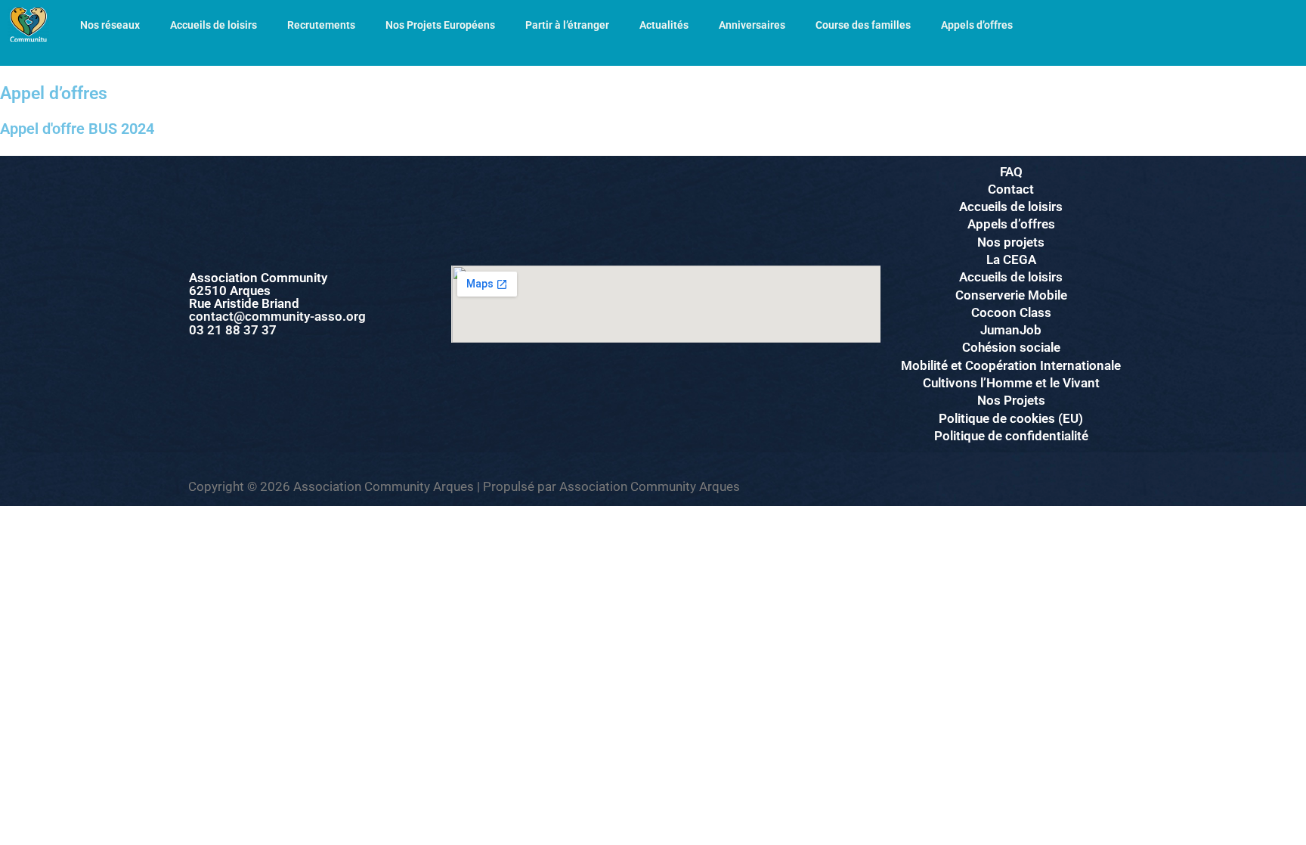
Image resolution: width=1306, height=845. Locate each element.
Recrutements (321, 25)
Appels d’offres (977, 25)
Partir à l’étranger (567, 25)
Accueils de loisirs (213, 25)
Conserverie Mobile (1011, 295)
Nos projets (1010, 242)
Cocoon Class (1011, 312)
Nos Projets (1011, 400)
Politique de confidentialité (1011, 435)
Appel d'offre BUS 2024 (77, 129)
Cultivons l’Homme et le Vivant (1011, 382)
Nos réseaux (110, 25)
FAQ (1011, 171)
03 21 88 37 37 (233, 329)
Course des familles (863, 25)
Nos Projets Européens (440, 25)
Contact (1011, 189)
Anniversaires (752, 25)
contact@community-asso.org (277, 316)
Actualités (664, 25)
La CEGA (1011, 259)
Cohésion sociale (1011, 347)
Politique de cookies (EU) (1011, 418)
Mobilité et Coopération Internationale (1011, 365)
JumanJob (1010, 329)
